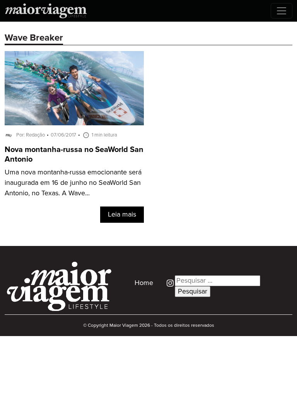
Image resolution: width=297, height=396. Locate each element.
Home (144, 283)
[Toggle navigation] (281, 11)
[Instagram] (167, 283)
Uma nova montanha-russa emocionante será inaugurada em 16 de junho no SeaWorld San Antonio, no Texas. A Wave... (73, 183)
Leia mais (122, 214)
